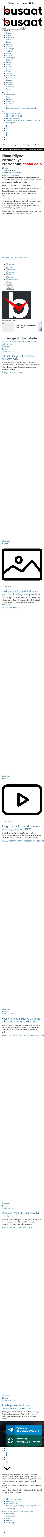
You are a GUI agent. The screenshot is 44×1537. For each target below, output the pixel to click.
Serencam (10, 73)
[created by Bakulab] (24, 1532)
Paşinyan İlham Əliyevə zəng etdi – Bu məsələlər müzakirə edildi (21, 1019)
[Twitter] (6, 128)
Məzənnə (9, 103)
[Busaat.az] (22, 14)
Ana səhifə (10, 1513)
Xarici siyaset (11, 78)
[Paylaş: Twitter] (9, 267)
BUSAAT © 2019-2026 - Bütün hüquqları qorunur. (19, 1511)
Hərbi (8, 64)
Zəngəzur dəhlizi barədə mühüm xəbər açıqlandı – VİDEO (21, 827)
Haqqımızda (10, 94)
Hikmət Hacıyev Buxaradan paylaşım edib (18, 357)
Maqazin (9, 46)
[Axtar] (23, 28)
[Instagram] (6, 130)
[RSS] (7, 139)
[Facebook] (6, 126)
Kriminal (9, 69)
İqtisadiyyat (10, 37)
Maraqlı (9, 66)
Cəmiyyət (9, 44)
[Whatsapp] (6, 135)
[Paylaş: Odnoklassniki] (12, 279)
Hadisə (8, 40)
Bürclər (31, 3)
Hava (17, 3)
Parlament (10, 82)
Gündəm (9, 33)
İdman (8, 53)
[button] (9, 284)
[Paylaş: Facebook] (10, 264)
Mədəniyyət (10, 49)
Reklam (9, 99)
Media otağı (10, 101)
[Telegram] (6, 133)
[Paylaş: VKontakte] (10, 277)
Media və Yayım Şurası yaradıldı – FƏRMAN (22, 1214)
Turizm (8, 89)
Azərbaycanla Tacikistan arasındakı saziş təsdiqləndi (18, 1406)
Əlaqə (8, 97)
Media (8, 71)
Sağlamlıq (9, 60)
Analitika (9, 51)
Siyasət (8, 35)
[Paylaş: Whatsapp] (10, 269)
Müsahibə (9, 55)
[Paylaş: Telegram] (10, 274)
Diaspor (9, 62)
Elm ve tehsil (10, 87)
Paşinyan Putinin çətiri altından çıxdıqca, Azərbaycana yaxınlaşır (21, 592)
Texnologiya (10, 57)
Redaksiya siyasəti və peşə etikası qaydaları (21, 108)
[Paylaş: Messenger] (11, 272)
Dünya (8, 42)
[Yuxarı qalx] (1, 1536)
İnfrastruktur (10, 75)
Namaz (24, 3)
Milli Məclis (10, 84)
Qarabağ (9, 80)
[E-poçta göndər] (9, 282)
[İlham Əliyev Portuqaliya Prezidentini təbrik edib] (12, 172)
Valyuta (11, 3)
